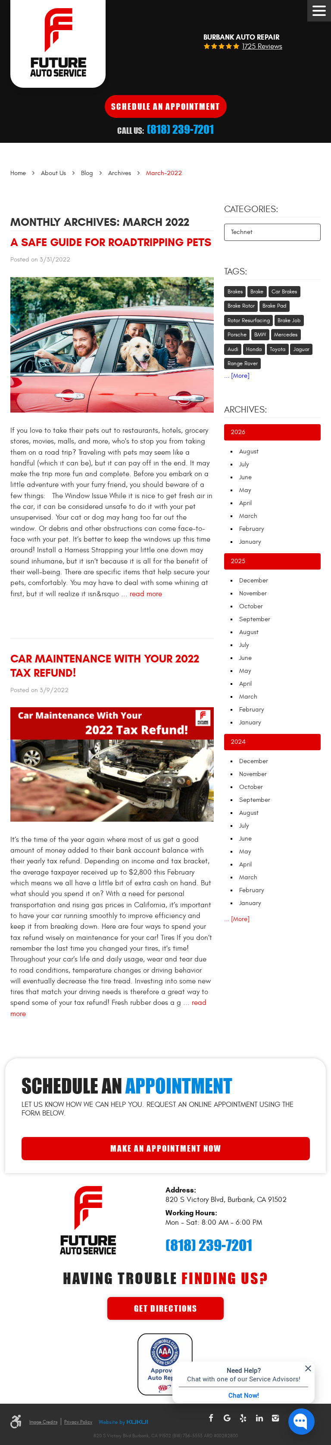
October (251, 606)
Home (18, 173)
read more (146, 594)
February (251, 529)
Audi (233, 349)
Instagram (275, 1418)
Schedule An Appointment (165, 106)
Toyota (277, 349)
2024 (238, 742)
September (254, 619)
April (245, 503)
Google (227, 1418)
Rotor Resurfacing (249, 320)
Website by (123, 1423)
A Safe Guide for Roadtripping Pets (110, 242)
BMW (260, 334)
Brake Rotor (241, 305)
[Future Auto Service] (58, 44)
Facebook (211, 1418)
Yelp (243, 1418)
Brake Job (289, 320)
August (249, 451)
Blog (87, 173)
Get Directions (165, 1308)
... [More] (237, 375)
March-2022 (164, 173)
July (244, 464)
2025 (238, 561)
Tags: (235, 272)
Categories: (251, 209)
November (253, 593)
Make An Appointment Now (165, 1148)
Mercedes (285, 334)
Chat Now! (243, 1395)
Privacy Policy (78, 1422)
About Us (53, 173)
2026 (238, 432)
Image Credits (43, 1422)
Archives (119, 173)
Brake (256, 291)
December (253, 580)
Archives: (245, 410)
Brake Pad (274, 305)
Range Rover (243, 363)
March (248, 516)
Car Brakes (284, 291)
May (245, 490)
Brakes (235, 291)
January (250, 541)
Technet (242, 232)
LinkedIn (259, 1418)
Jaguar (301, 349)
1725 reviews (262, 46)
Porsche (237, 334)
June (245, 477)
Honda (254, 349)
